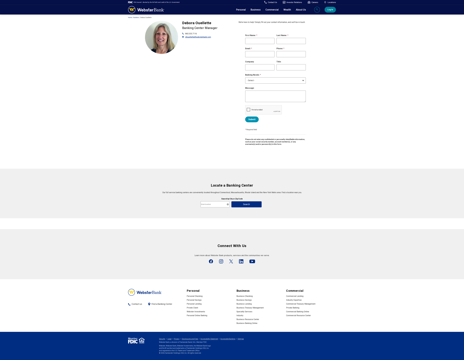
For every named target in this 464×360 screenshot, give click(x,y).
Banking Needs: (253, 75)
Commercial (295, 290)
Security (162, 339)
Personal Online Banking (197, 315)
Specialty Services (244, 311)
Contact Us (272, 2)
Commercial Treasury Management (300, 304)
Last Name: (282, 35)
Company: (249, 62)
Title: (278, 62)
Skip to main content (17, 3)
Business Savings (244, 300)
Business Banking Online (246, 323)
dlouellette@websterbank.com (198, 37)
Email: (248, 48)
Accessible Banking (227, 339)
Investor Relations (294, 2)
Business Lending (244, 304)
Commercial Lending (294, 296)
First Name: (251, 35)
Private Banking (292, 308)
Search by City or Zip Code (232, 199)
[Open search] (317, 10)
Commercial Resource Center (298, 315)
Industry (239, 315)
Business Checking (244, 296)
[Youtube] (252, 261)
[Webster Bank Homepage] (146, 9)
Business (256, 9)
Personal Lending (194, 304)
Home (130, 17)
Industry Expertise (294, 300)
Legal (169, 339)
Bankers (136, 17)
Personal (241, 9)
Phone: (280, 48)
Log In (330, 9)
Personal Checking (195, 296)
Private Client (192, 308)
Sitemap (241, 339)
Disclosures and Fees (190, 339)
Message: (249, 88)
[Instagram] (221, 261)
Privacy (176, 339)
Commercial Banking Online (297, 311)
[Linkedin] (241, 261)
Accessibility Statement (209, 339)
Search (246, 204)
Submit (252, 119)
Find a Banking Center (162, 304)
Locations (332, 2)
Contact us (137, 304)
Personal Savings (194, 300)
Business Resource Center (247, 319)
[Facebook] (211, 261)
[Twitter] (231, 261)
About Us (301, 9)
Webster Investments (196, 311)
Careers (315, 2)
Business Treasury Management (250, 308)
